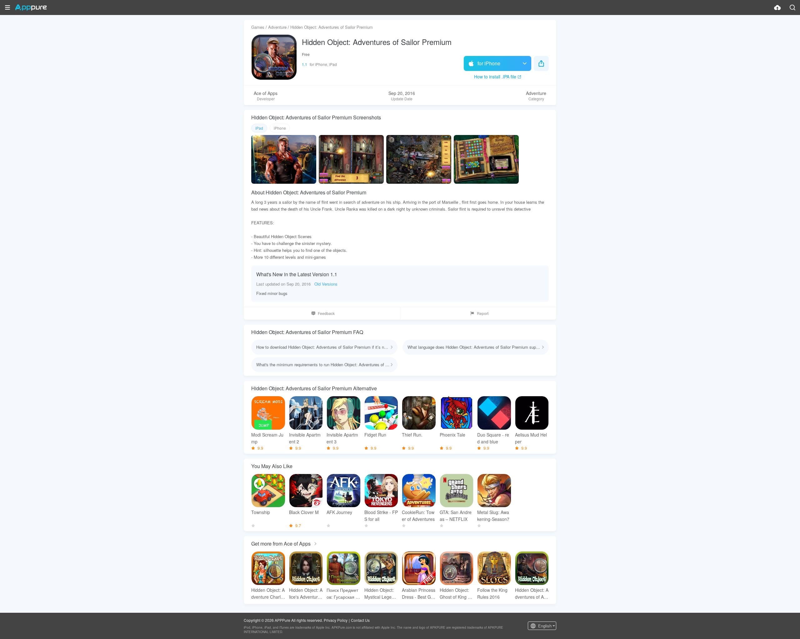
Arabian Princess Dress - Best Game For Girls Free (418, 593)
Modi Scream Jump (267, 438)
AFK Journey (339, 512)
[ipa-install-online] (777, 7)
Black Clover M (304, 512)
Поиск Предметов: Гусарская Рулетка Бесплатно (342, 593)
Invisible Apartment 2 (305, 438)
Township (260, 512)
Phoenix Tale (452, 435)
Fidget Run (375, 435)
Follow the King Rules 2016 (492, 593)
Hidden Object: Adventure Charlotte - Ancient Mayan (268, 593)
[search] (792, 7)
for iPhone (489, 63)
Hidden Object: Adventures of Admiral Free (531, 593)
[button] (7, 7)
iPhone (280, 128)
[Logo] (31, 7)
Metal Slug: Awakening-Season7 (493, 515)
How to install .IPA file (495, 76)
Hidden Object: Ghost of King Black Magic (456, 593)
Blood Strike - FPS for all (381, 515)
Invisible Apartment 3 (342, 438)
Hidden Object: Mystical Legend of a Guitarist (380, 593)
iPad (259, 128)
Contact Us (360, 620)
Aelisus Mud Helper (531, 438)
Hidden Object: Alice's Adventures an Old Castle (305, 593)
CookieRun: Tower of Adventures (418, 515)
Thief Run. (412, 435)
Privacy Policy (336, 620)
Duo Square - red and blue (493, 438)
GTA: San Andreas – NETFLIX (456, 515)
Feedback (326, 313)
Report (482, 313)
